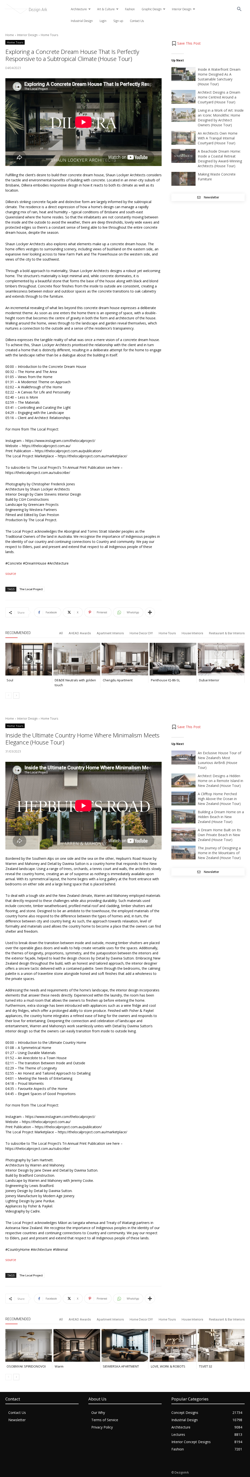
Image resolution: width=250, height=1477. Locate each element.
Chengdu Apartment (118, 680)
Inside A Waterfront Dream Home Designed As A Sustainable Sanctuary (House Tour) (219, 76)
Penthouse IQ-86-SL (165, 680)
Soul (10, 680)
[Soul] (28, 659)
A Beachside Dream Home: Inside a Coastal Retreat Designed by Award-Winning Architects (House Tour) (220, 158)
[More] (150, 612)
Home (9, 35)
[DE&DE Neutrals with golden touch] (76, 659)
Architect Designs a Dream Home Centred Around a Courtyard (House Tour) (219, 97)
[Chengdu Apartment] (125, 659)
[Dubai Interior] (221, 659)
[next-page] (16, 695)
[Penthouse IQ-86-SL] (173, 659)
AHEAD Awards (80, 633)
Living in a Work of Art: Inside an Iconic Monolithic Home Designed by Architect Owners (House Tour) (221, 117)
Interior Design (27, 35)
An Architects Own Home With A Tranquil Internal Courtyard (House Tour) (218, 138)
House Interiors (192, 633)
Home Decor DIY (141, 633)
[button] (239, 9)
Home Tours (49, 35)
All (61, 633)
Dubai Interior (209, 680)
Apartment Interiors (110, 633)
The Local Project (31, 589)
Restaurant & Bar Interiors (227, 633)
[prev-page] (8, 695)
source (10, 573)
